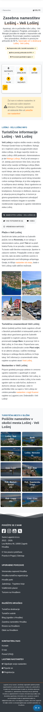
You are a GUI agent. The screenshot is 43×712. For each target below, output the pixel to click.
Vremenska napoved (14, 227)
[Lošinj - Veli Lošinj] (11, 283)
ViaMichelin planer (10, 588)
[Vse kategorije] (5, 87)
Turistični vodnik (9, 613)
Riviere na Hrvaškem (11, 626)
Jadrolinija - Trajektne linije (13, 584)
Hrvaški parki (7, 580)
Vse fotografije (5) (14, 221)
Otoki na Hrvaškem (10, 630)
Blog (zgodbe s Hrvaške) (12, 618)
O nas (4, 650)
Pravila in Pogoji (9, 556)
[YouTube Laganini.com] (14, 531)
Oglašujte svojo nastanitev (15, 664)
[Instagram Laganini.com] (9, 531)
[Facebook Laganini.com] (4, 531)
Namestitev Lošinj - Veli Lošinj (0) (20, 215)
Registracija (9, 672)
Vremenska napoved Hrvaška (14, 571)
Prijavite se (8, 668)
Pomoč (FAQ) (7, 654)
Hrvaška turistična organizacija (15, 576)
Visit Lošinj (27, 361)
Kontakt (5, 646)
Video (32, 221)
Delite (37, 10)
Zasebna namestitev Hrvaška (14, 622)
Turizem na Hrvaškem (11, 592)
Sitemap (20, 556)
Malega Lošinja (13, 159)
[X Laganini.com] (20, 531)
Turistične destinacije (11, 609)
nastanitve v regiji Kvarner (27, 392)
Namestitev (7, 10)
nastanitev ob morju (24, 263)
